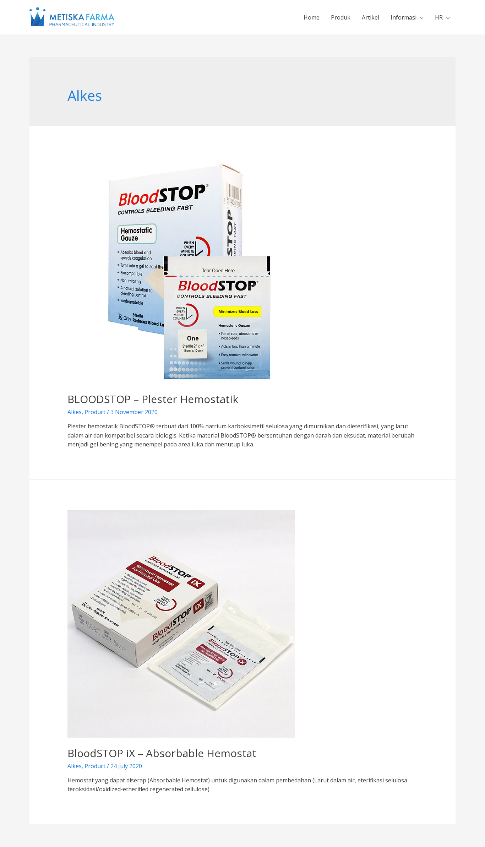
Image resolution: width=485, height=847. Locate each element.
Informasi (403, 17)
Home (312, 17)
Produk (340, 17)
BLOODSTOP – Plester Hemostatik (152, 399)
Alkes (74, 412)
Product (95, 412)
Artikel (370, 17)
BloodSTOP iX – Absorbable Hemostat (161, 753)
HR (439, 17)
